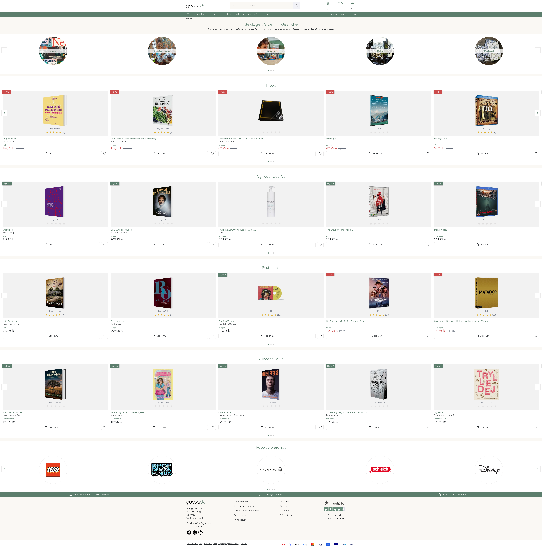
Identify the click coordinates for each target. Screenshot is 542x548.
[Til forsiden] (195, 5)
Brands (266, 14)
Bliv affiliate (286, 515)
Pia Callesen (116, 324)
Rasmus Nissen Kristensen (231, 415)
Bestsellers (216, 14)
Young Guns (440, 138)
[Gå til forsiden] (195, 502)
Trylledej (438, 412)
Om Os (352, 14)
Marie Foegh (9, 232)
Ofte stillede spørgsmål (246, 510)
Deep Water (440, 229)
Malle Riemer (117, 415)
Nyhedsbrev (239, 519)
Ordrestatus (239, 515)
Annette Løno (9, 141)
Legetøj (271, 50)
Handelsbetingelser (194, 544)
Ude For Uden (10, 321)
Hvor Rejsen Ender (12, 412)
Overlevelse (224, 412)
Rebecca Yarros (333, 415)
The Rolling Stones (227, 324)
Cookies (244, 544)
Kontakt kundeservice (245, 506)
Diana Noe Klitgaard (444, 415)
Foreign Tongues (227, 321)
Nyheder (240, 14)
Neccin (221, 232)
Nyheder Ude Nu (271, 176)
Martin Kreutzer (118, 141)
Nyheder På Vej (271, 359)
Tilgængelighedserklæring (228, 544)
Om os (283, 506)
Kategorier (253, 14)
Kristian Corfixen (119, 232)
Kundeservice (338, 14)
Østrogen (8, 229)
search (296, 5)
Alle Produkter (200, 14)
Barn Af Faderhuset (121, 229)
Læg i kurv (51, 154)
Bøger (53, 50)
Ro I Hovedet (118, 321)
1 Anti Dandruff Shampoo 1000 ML (237, 229)
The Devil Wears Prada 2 (339, 229)
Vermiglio (331, 138)
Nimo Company (226, 141)
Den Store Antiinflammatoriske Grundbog (133, 138)
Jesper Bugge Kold (12, 415)
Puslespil (489, 50)
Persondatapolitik (210, 544)
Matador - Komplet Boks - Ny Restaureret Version (461, 321)
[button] (268, 70)
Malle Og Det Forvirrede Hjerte (127, 412)
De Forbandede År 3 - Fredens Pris (345, 321)
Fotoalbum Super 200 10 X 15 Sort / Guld (240, 138)
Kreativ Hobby (162, 50)
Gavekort (285, 510)
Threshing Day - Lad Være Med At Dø (347, 412)
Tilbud (228, 14)
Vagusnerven (9, 138)
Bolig (380, 50)
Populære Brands (271, 447)
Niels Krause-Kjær (11, 324)
